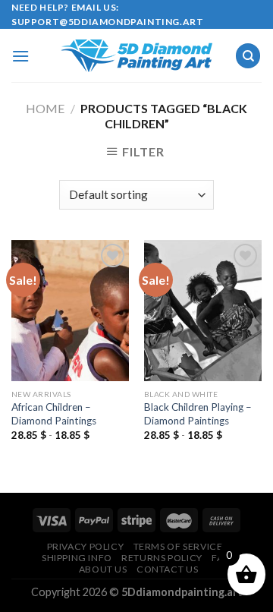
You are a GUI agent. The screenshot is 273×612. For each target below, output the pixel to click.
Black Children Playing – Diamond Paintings (198, 414)
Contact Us (167, 569)
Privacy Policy (85, 546)
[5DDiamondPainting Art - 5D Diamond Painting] (136, 55)
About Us (103, 569)
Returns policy (161, 557)
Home (45, 108)
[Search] (248, 55)
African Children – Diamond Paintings (53, 414)
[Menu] (20, 55)
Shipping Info (77, 557)
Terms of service (178, 546)
